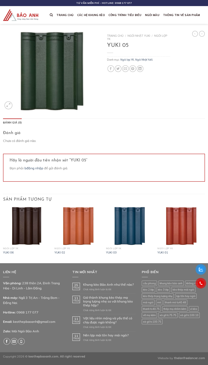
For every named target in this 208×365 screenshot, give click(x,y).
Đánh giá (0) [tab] (12, 122)
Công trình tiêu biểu (124, 15)
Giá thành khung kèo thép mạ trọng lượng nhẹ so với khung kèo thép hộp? (108, 301)
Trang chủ (64, 15)
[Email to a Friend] (125, 68)
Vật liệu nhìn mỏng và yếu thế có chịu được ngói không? (107, 320)
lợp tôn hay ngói (185, 296)
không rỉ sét (193, 283)
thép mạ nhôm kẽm (175, 308)
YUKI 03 (111, 252)
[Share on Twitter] (118, 68)
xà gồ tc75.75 (168, 315)
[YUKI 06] (27, 226)
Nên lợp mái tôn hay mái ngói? (106, 335)
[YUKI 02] (78, 226)
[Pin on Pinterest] (132, 68)
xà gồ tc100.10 (189, 315)
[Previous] (3, 235)
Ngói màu (152, 15)
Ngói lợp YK (127, 59)
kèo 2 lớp (148, 289)
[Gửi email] (14, 341)
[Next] (205, 235)
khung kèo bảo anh (171, 283)
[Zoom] (8, 105)
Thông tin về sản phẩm (181, 15)
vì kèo (193, 308)
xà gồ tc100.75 (152, 321)
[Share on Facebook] (110, 68)
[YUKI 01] (181, 226)
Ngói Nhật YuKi (139, 35)
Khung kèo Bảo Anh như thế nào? (108, 285)
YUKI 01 (162, 252)
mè (159, 302)
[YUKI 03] (130, 226)
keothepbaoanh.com (43, 356)
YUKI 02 (59, 252)
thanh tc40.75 (151, 308)
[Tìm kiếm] (51, 15)
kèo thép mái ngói (183, 289)
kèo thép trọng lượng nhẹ (157, 296)
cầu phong (149, 283)
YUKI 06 (8, 252)
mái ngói (148, 302)
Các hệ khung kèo (91, 15)
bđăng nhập (33, 168)
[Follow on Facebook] (6, 341)
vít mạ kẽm (149, 315)
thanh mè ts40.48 (175, 302)
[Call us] (21, 341)
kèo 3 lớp (163, 289)
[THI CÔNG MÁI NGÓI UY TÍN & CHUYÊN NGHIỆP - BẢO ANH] (23, 15)
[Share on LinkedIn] (140, 68)
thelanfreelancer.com (189, 358)
